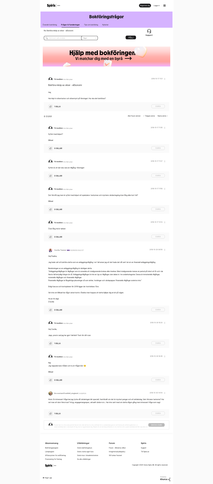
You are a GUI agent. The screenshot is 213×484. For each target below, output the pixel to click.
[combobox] (69, 38)
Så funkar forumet (115, 455)
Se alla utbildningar (84, 459)
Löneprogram (49, 452)
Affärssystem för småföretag (55, 455)
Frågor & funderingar (70, 25)
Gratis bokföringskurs (84, 448)
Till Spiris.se (145, 452)
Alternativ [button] (131, 38)
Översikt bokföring (50, 25)
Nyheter (105, 25)
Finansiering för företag (53, 459)
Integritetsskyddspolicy (117, 452)
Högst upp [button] (48, 478)
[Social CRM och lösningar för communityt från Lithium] (165, 479)
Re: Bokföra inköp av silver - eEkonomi (58, 30)
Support (143, 448)
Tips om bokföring (91, 25)
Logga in (157, 5)
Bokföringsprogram (51, 448)
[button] (165, 79)
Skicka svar (156, 425)
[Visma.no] (53, 5)
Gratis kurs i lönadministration (87, 455)
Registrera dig (145, 5)
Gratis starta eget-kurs (85, 452)
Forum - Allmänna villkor (117, 448)
